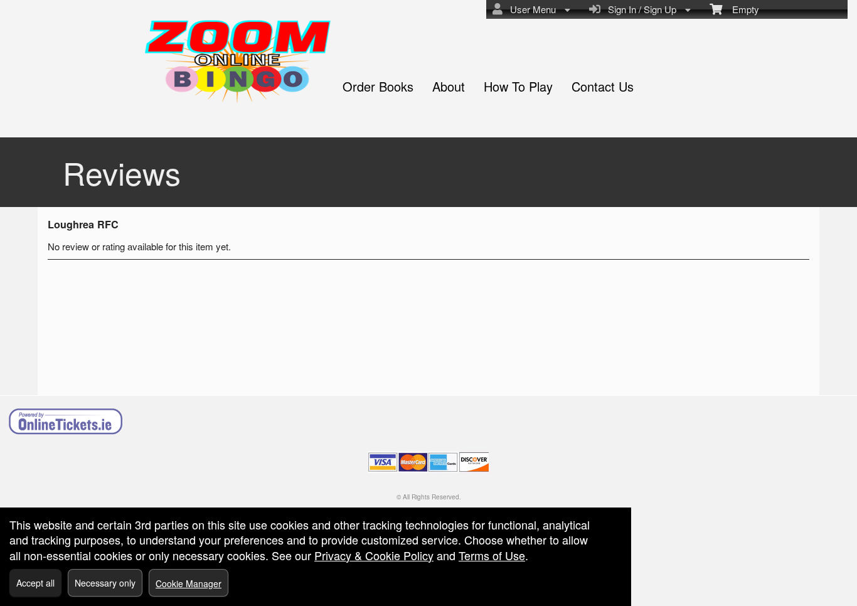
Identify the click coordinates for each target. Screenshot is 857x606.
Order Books (378, 86)
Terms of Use (492, 555)
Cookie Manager (188, 583)
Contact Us (603, 86)
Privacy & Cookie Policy (374, 555)
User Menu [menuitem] (530, 9)
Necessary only (105, 583)
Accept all (35, 583)
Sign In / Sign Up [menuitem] (639, 9)
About (448, 86)
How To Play (518, 86)
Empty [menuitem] (740, 9)
